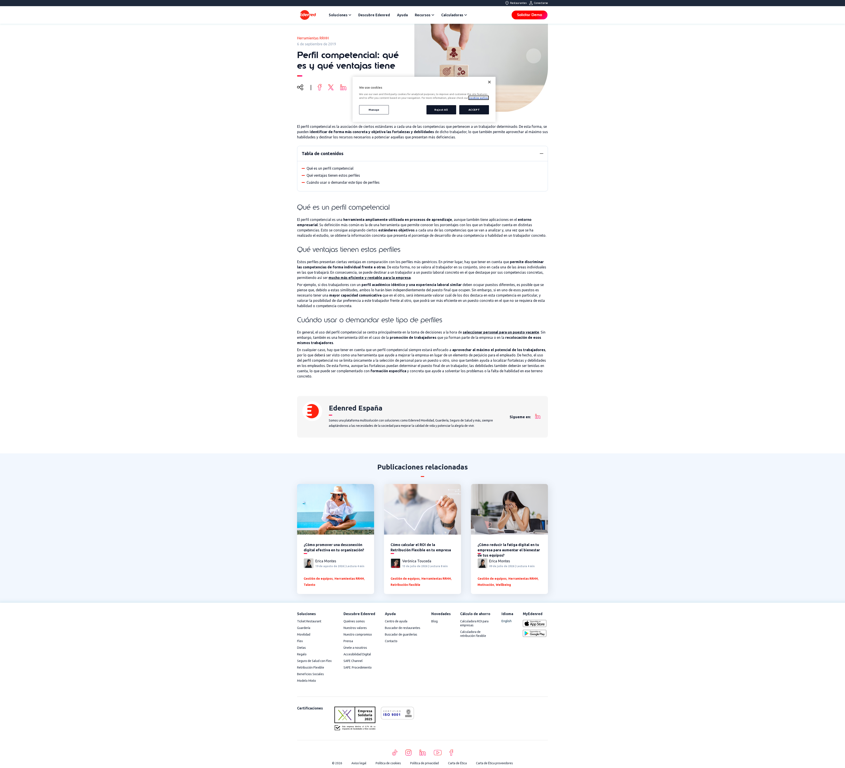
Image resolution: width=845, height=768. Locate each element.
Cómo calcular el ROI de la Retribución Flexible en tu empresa (421, 547)
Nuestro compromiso (358, 634)
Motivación (486, 585)
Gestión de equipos (318, 578)
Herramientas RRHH (313, 38)
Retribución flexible (405, 585)
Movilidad (303, 634)
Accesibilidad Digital (357, 654)
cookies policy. (478, 97)
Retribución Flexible (310, 667)
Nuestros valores (355, 628)
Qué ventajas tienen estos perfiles (333, 175)
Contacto (391, 641)
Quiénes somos (354, 621)
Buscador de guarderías (401, 634)
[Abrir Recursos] (433, 15)
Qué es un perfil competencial (330, 168)
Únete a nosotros (355, 647)
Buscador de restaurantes (402, 628)
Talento (309, 585)
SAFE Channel (353, 661)
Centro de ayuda (396, 621)
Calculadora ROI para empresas (474, 623)
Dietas (301, 647)
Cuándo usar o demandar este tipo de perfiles (343, 182)
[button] (541, 153)
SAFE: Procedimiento (358, 667)
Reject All (441, 109)
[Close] (489, 82)
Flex (300, 641)
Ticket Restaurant (309, 621)
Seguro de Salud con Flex (314, 661)
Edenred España (355, 408)
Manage (374, 109)
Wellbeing (503, 585)
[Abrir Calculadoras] (465, 15)
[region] (424, 99)
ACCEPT (474, 109)
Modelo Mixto (306, 680)
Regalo (302, 654)
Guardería (303, 628)
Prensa (348, 641)
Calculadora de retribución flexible (473, 634)
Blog (434, 621)
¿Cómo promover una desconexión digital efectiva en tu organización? (334, 547)
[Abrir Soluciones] (350, 15)
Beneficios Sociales (310, 674)
